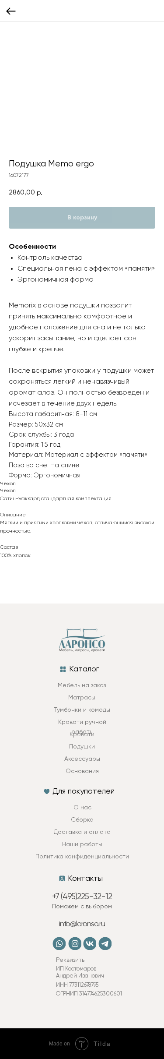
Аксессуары (82, 759)
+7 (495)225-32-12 (82, 897)
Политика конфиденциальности (82, 857)
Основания (82, 771)
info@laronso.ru (82, 924)
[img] (74, 943)
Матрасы (81, 698)
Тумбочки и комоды (82, 710)
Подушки (82, 747)
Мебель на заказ (82, 685)
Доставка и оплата (82, 832)
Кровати (82, 734)
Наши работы (82, 844)
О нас (82, 808)
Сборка (82, 820)
